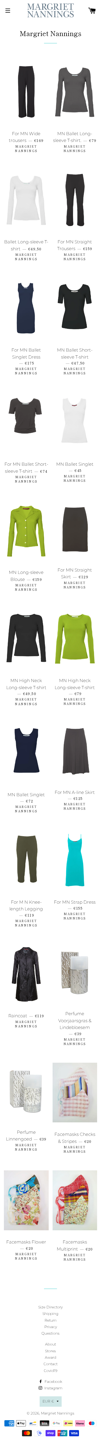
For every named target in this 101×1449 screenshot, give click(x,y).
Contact (50, 1364)
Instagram (52, 1388)
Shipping (50, 1313)
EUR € (48, 1401)
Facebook (53, 1381)
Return (50, 1320)
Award (50, 1357)
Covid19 (50, 1370)
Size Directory (50, 1307)
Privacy (50, 1326)
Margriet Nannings (57, 1413)
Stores (50, 1351)
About (50, 1344)
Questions (50, 1333)
